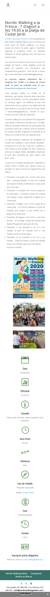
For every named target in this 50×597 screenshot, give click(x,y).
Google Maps (27, 492)
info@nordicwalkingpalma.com (28, 590)
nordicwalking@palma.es (32, 559)
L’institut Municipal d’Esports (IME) (19, 39)
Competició (36, 573)
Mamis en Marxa (24, 576)
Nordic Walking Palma (16, 573)
